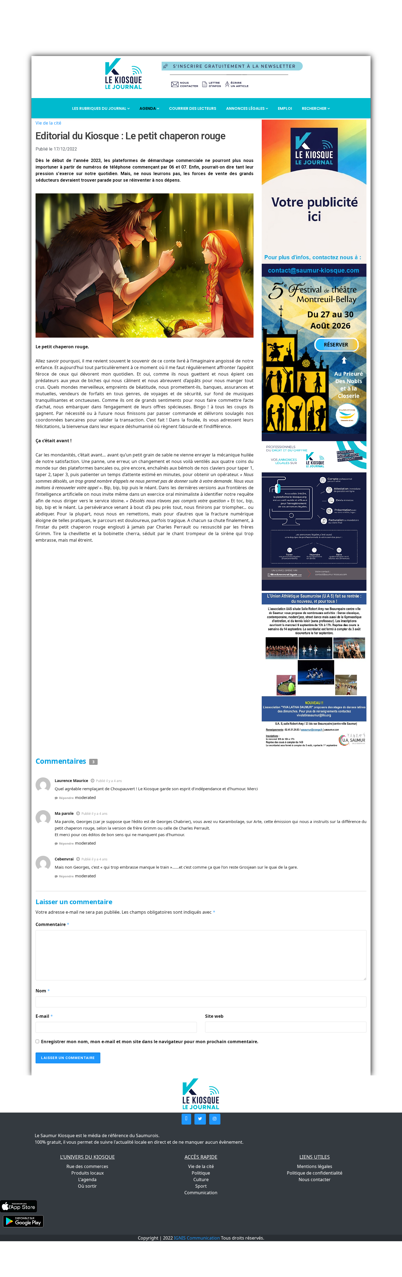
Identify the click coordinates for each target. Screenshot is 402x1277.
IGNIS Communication (197, 1238)
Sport (201, 1186)
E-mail (44, 1016)
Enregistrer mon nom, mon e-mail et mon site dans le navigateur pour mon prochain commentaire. (149, 1042)
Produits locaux (87, 1173)
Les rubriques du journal (99, 108)
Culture (201, 1179)
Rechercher (314, 108)
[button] (186, 1119)
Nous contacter (315, 1179)
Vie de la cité (48, 123)
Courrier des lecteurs (192, 108)
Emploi (285, 108)
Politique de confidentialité (314, 1173)
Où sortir (87, 1186)
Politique (201, 1173)
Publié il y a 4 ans (109, 780)
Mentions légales (314, 1166)
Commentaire (52, 924)
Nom (43, 991)
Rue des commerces (87, 1166)
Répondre (66, 798)
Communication (200, 1193)
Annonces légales (246, 108)
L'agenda (87, 1179)
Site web (214, 1016)
